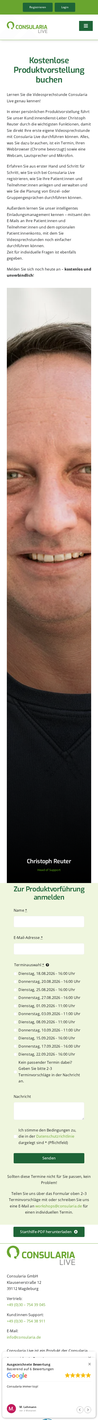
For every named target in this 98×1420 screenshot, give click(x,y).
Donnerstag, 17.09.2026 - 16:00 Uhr (49, 1046)
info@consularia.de (24, 1337)
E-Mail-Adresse (28, 937)
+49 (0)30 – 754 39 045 (26, 1304)
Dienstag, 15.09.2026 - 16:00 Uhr (46, 1038)
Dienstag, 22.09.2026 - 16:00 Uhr (46, 1054)
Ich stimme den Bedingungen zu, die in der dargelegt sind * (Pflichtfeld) (47, 1136)
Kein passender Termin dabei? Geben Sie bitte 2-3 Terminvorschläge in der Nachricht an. (49, 1072)
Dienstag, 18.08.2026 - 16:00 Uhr (46, 973)
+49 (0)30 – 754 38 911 (26, 1321)
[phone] (53, 881)
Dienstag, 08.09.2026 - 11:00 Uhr (46, 1021)
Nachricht (22, 1096)
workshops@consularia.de (58, 1206)
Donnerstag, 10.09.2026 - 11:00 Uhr (49, 1030)
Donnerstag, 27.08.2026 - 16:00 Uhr (49, 997)
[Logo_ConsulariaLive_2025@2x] (27, 23)
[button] (89, 1364)
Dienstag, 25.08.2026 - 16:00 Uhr (46, 989)
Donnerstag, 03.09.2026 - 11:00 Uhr (49, 1013)
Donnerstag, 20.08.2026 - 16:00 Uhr (49, 981)
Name (20, 910)
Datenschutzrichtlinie (55, 1136)
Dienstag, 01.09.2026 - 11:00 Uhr (46, 1005)
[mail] (45, 881)
